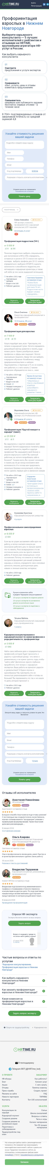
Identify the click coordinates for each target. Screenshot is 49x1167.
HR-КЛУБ (43, 1106)
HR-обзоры (6, 1079)
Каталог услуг (41, 1082)
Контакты (6, 1100)
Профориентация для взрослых (19, 331)
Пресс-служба (8, 1091)
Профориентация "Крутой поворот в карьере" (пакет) (22, 430)
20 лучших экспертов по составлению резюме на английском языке (26, 602)
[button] (11, 209)
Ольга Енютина (20, 312)
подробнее (9, 1155)
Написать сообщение (14, 301)
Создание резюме (9, 1118)
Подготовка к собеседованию (8, 1128)
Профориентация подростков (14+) (21, 241)
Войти (33, 3)
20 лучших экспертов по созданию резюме (28, 598)
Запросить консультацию (35, 301)
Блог (4, 1082)
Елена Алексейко (21, 220)
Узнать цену (24, 196)
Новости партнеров (10, 1097)
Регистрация (36, 6)
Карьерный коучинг (10, 1115)
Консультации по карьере (9, 1111)
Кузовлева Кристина (23, 513)
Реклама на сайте (9, 1094)
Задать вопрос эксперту (24, 1013)
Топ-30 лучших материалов (40, 1126)
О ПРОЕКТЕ (7, 1075)
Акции (4, 1085)
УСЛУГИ (5, 1106)
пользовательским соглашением (32, 1155)
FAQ (45, 1094)
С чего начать (41, 1085)
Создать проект (40, 1091)
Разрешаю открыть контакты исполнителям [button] (25, 177)
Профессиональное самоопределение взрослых (22, 528)
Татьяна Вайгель (21, 618)
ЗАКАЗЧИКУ (41, 1075)
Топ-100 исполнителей (37, 1100)
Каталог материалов (38, 1122)
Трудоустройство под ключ (11, 1133)
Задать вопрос (24, 923)
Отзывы (5, 1088)
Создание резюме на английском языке (11, 1122)
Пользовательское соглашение (24, 191)
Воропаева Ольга (21, 410)
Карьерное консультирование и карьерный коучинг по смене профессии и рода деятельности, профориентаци (24, 637)
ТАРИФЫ (43, 1097)
